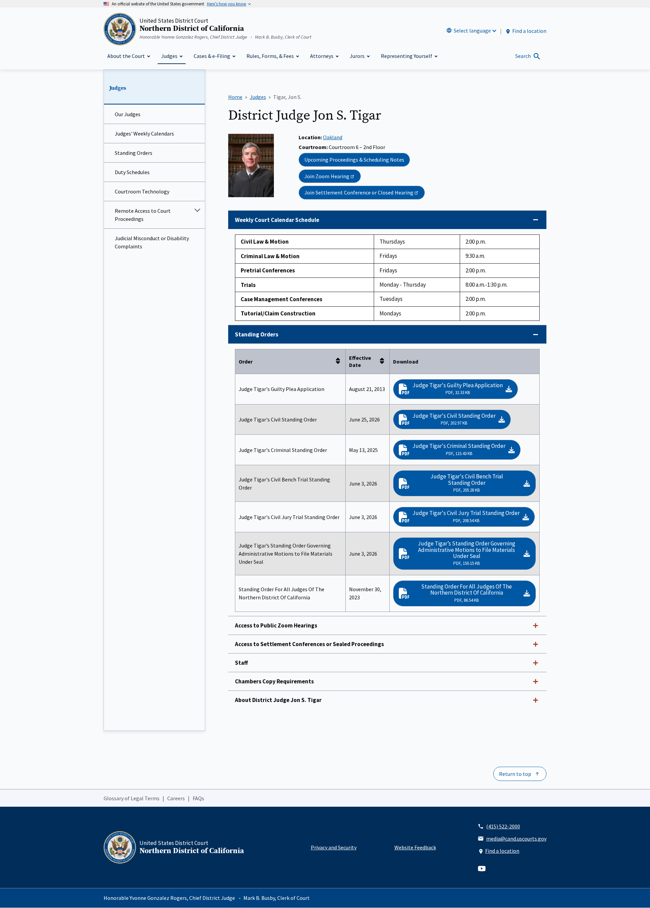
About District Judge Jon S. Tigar (278, 700)
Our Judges (127, 114)
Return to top (515, 773)
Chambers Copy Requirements (274, 681)
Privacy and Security (333, 847)
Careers (176, 798)
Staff (241, 662)
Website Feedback (415, 847)
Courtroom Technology (142, 191)
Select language (472, 30)
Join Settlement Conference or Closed (358, 192)
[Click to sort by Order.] (340, 361)
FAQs (198, 798)
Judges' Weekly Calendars (144, 133)
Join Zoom (326, 176)
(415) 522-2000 (503, 826)
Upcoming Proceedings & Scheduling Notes (354, 159)
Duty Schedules (132, 172)
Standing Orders (133, 152)
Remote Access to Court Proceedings (143, 214)
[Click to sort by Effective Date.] (384, 361)
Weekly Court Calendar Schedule (277, 220)
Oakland (332, 137)
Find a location (529, 30)
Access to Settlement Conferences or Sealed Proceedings (309, 644)
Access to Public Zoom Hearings (276, 625)
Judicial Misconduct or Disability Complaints (152, 242)
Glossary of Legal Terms (131, 798)
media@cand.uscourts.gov (516, 838)
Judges (117, 88)
